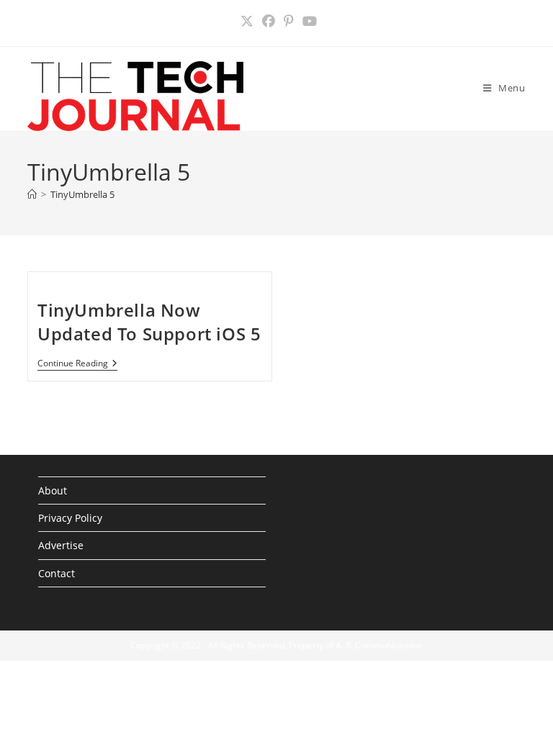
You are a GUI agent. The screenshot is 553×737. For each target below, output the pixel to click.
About (52, 490)
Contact (56, 573)
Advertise (61, 545)
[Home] (32, 194)
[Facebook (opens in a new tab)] (268, 21)
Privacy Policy (70, 518)
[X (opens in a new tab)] (247, 21)
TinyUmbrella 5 (82, 194)
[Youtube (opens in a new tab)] (307, 21)
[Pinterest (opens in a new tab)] (288, 21)
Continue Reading (77, 364)
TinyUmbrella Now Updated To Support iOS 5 (149, 322)
